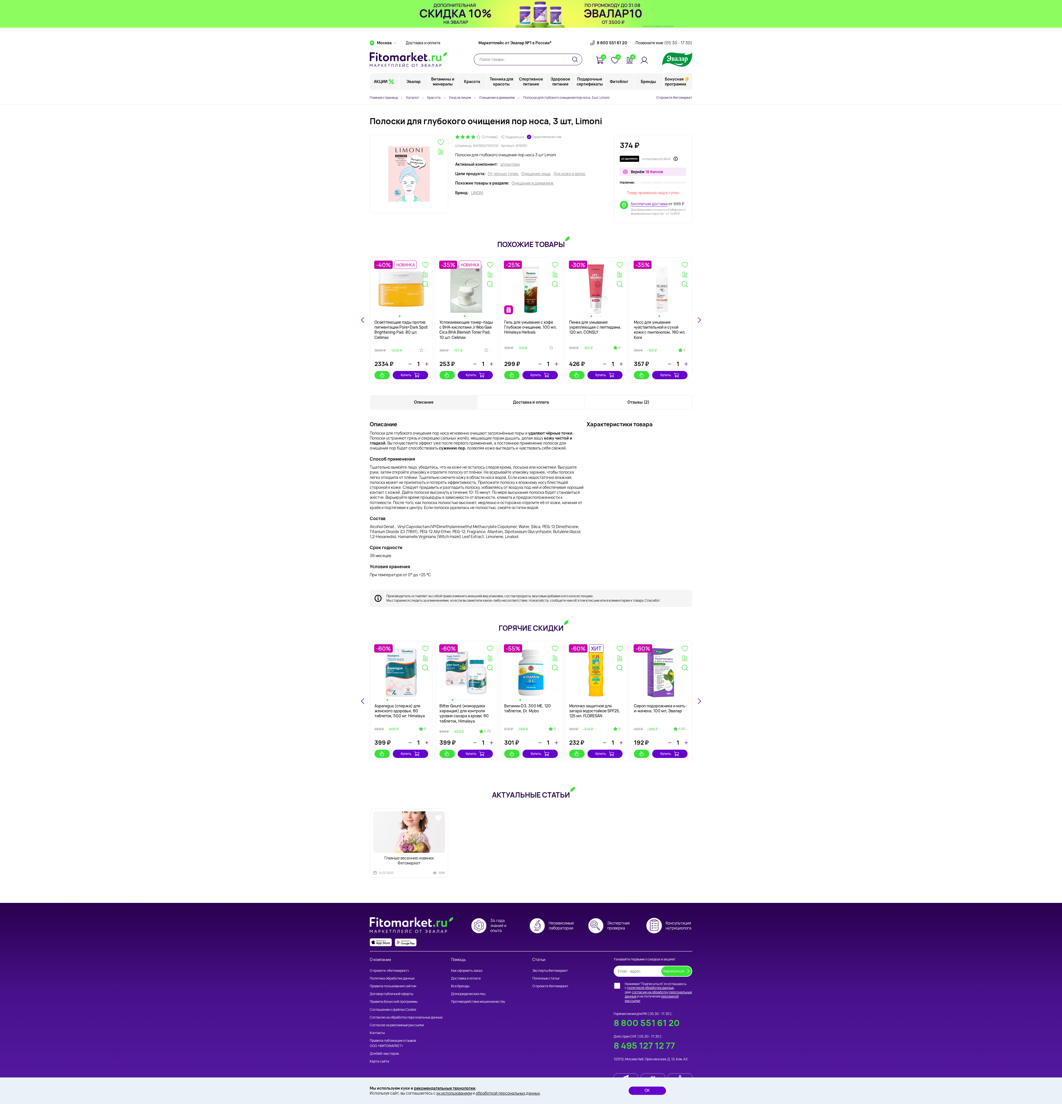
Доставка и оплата (423, 42)
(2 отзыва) (489, 137)
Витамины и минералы (442, 81)
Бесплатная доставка (649, 203)
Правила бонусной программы (393, 1001)
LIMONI (477, 192)
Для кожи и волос (569, 173)
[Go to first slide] (699, 701)
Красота (472, 81)
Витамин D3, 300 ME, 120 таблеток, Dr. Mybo (527, 708)
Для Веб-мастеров (384, 1053)
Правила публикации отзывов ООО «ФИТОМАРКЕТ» (393, 1043)
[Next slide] (699, 320)
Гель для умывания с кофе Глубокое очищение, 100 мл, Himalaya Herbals (530, 327)
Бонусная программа (675, 81)
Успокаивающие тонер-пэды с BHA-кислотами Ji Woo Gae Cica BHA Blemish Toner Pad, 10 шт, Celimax (466, 329)
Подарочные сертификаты (590, 81)
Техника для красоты (501, 81)
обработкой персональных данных (508, 1093)
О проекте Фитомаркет (674, 97)
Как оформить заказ (466, 970)
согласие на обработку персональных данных (658, 994)
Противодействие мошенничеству (478, 1001)
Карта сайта (379, 1061)
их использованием (454, 1093)
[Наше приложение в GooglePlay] (406, 942)
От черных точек (503, 173)
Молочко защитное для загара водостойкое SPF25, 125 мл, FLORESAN (594, 710)
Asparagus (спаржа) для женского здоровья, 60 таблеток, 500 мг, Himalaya (399, 710)
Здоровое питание (560, 81)
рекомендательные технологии (444, 1088)
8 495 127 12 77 (644, 1045)
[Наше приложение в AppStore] (381, 942)
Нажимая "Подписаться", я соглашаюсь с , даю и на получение (658, 992)
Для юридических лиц (468, 993)
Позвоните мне (664, 42)
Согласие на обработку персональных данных (406, 1017)
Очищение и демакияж (533, 183)
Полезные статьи (545, 978)
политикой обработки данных (650, 987)
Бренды (648, 81)
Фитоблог (619, 81)
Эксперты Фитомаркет (550, 970)
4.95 (681, 729)
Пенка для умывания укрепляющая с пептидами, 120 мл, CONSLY (595, 327)
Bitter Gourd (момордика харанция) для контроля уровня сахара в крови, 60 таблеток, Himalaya (464, 713)
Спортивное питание (531, 81)
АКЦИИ (380, 81)
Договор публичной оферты (391, 993)
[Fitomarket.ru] (408, 59)
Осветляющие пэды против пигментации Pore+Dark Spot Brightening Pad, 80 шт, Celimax (401, 329)
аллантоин (510, 164)
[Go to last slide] (363, 320)
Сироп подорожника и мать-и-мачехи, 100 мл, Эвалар (660, 708)
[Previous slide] (363, 701)
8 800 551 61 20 (612, 42)
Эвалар (414, 81)
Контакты (377, 1032)
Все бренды (460, 986)
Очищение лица (535, 173)
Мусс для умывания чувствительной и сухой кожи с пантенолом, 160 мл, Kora (660, 329)
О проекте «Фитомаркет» (389, 970)
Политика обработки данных (392, 978)
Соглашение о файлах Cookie (393, 1009)
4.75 (487, 731)
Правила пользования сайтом (393, 986)
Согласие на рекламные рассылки (397, 1025)
